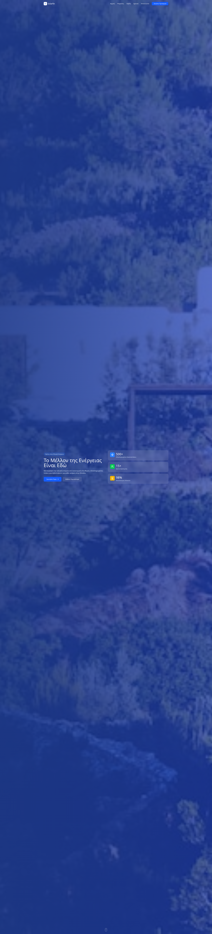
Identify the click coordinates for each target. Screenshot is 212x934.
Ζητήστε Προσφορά (160, 4)
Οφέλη (129, 4)
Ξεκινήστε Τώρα (51, 479)
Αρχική (112, 4)
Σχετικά (135, 4)
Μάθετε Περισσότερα (72, 479)
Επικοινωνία (145, 4)
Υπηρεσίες (120, 4)
